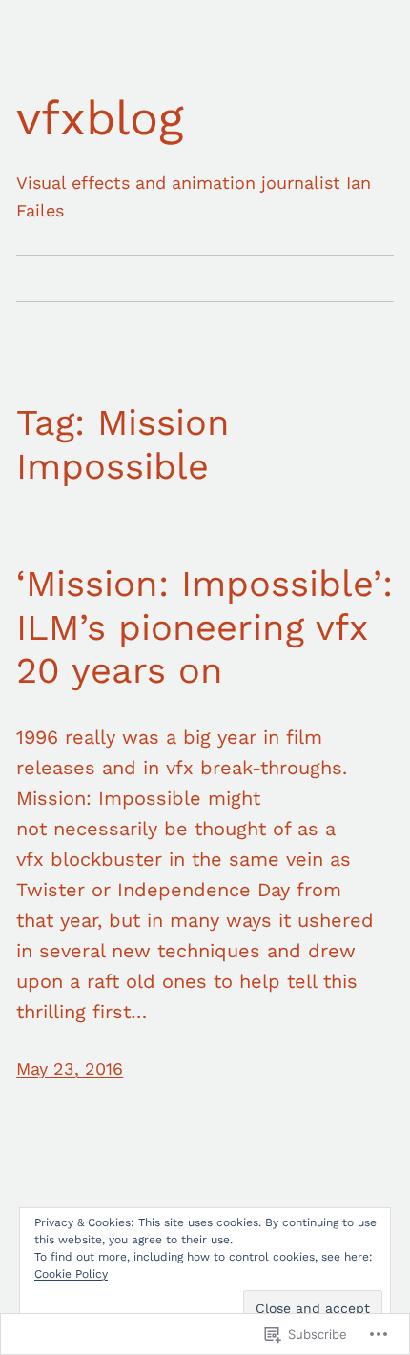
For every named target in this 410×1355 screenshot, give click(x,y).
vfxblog (100, 118)
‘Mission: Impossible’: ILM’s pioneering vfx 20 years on (204, 627)
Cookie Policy (71, 1274)
